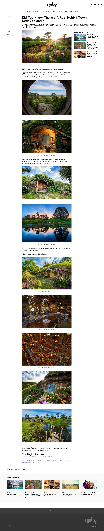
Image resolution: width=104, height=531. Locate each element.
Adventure (36, 11)
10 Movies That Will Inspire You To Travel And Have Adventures (42, 457)
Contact (52, 511)
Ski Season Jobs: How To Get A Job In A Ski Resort (86, 54)
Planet (60, 11)
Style (53, 11)
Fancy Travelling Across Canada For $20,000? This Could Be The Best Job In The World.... (86, 37)
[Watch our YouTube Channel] (95, 5)
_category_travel (16, 469)
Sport (28, 11)
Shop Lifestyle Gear (71, 11)
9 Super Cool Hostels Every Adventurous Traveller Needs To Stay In (86, 46)
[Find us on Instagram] (99, 5)
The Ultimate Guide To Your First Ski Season (89, 488)
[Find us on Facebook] (91, 5)
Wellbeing (45, 11)
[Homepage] (91, 519)
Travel (8, 16)
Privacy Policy (14, 526)
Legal (8, 526)
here (47, 450)
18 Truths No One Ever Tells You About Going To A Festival (70, 489)
